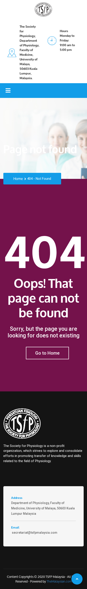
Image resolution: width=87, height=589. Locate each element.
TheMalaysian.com (59, 581)
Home (18, 178)
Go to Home (47, 353)
